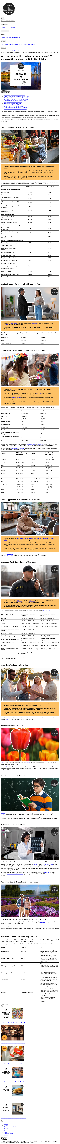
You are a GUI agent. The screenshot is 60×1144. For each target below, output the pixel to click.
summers (27, 762)
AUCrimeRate (46, 610)
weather (7, 719)
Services (3, 41)
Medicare (46, 872)
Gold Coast (39, 393)
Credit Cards (8, 37)
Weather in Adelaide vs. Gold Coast (12, 103)
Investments (15, 37)
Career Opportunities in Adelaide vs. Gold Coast (16, 99)
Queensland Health (48, 864)
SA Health (35, 864)
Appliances (3, 50)
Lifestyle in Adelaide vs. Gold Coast (13, 102)
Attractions (8, 27)
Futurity (3, 813)
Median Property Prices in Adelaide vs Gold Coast (16, 96)
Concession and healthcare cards (15, 874)
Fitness (13, 27)
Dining (9, 44)
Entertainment (4, 24)
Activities (3, 27)
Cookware (15, 50)
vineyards (42, 922)
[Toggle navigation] (4, 19)
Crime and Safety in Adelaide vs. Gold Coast (15, 100)
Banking (3, 37)
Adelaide (3, 762)
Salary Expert (10, 554)
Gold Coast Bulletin (9, 555)
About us (6, 1124)
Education (13, 44)
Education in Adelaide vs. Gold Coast (13, 104)
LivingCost (28, 182)
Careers (6, 1128)
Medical (25, 44)
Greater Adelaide (16, 397)
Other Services (31, 44)
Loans (19, 37)
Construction (4, 44)
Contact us (6, 1125)
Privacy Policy (7, 1132)
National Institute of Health (17, 448)
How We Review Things (10, 1126)
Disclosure (6, 1130)
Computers (9, 50)
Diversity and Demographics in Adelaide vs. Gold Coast (17, 97)
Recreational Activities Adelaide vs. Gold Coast (15, 107)
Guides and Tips (5, 31)
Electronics (20, 50)
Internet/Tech (19, 44)
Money (2, 34)
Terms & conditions (8, 1133)
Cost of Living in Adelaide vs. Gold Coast (14, 95)
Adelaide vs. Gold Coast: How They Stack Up (15, 109)
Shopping (3, 47)
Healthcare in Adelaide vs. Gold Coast (13, 106)
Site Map (6, 1135)
